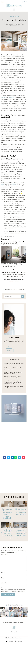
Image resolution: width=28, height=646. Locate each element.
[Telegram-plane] (26, 1)
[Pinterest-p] (24, 1)
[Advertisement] (14, 439)
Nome (3, 572)
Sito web (3, 583)
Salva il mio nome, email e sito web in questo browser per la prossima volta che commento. (13, 590)
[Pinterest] (14, 631)
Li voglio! (14, 412)
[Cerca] (22, 296)
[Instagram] (23, 1)
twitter (17, 281)
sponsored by (20, 289)
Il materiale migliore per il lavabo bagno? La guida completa (13, 387)
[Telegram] (16, 631)
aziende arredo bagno (10, 289)
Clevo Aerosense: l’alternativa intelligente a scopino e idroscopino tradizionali (7, 513)
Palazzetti (11, 97)
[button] (2, 2)
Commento (4, 554)
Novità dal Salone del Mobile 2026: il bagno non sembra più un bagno (12, 377)
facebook (11, 281)
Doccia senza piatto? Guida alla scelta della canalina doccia (13, 368)
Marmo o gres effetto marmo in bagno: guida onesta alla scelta (13, 373)
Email (3, 578)
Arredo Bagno (14, 16)
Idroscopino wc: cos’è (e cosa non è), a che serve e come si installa (14, 364)
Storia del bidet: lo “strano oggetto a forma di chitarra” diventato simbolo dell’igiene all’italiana (12, 382)
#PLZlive (3, 97)
